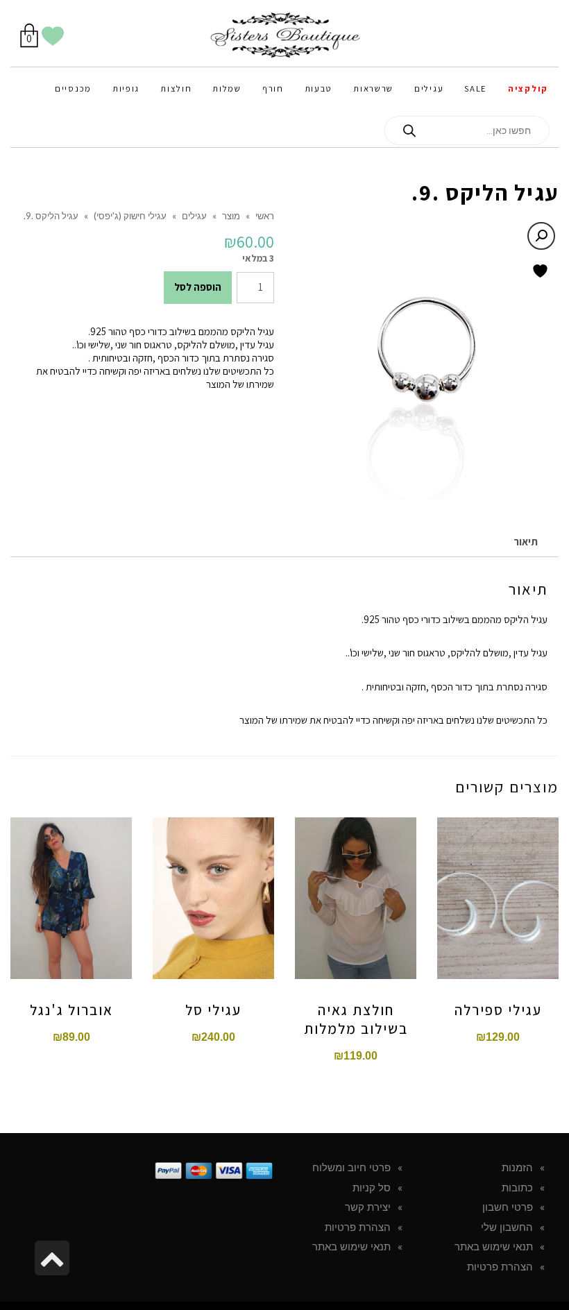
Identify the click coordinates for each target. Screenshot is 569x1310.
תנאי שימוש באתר (494, 1247)
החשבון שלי (507, 1227)
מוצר (231, 215)
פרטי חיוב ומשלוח (351, 1168)
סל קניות (372, 1188)
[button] (541, 236)
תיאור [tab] (525, 541)
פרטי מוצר (71, 908)
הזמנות (517, 1168)
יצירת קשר (368, 1207)
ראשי (264, 215)
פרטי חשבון (507, 1207)
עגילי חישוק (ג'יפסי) (130, 215)
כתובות (517, 1188)
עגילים (194, 215)
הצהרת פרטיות (500, 1267)
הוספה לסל (197, 287)
